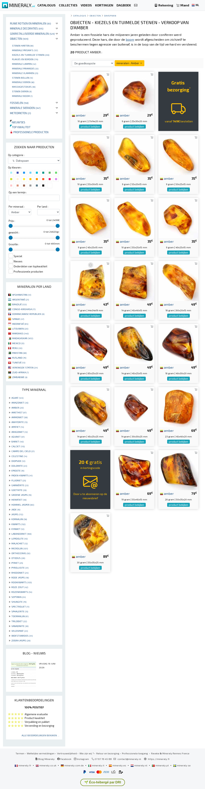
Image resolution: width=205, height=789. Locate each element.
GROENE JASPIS (21, 494)
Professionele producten (30, 132)
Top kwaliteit (20, 127)
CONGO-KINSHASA (23, 309)
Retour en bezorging (107, 753)
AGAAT (17, 397)
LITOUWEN (20, 328)
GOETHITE (18, 490)
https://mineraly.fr (159, 759)
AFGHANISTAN (21, 294)
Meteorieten (20, 113)
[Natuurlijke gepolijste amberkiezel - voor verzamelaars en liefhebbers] (178, 343)
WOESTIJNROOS (22, 635)
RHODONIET (19, 572)
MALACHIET (19, 543)
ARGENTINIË (20, 299)
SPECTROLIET (20, 606)
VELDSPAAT (19, 630)
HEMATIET (18, 499)
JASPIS (17, 514)
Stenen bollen (22, 77)
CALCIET (18, 446)
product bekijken (90, 126)
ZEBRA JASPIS (20, 640)
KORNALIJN (19, 519)
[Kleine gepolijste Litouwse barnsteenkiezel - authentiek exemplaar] (134, 343)
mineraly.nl (141, 765)
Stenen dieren (22, 91)
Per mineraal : (17, 206)
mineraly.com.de (74, 765)
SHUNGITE (18, 601)
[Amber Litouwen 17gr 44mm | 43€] (90, 280)
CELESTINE (19, 456)
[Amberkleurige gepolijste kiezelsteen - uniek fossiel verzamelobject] (134, 470)
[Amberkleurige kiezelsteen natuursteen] (90, 154)
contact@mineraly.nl (129, 759)
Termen (20, 753)
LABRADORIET (21, 533)
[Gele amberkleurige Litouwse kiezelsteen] (178, 407)
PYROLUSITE (19, 567)
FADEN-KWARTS (21, 475)
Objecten (19, 38)
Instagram (82, 759)
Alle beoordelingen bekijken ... (40, 735)
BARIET (17, 441)
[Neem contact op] (136, 5)
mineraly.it (98, 765)
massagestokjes (23, 86)
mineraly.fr (25, 765)
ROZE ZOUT (19, 587)
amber (80, 115)
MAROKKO (20, 333)
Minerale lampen (24, 63)
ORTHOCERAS (20, 553)
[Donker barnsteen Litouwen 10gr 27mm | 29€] (90, 91)
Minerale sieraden (25, 108)
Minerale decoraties (26, 28)
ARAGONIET (19, 431)
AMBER (17, 407)
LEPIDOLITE (19, 538)
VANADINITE (19, 626)
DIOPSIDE (18, 460)
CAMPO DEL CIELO (22, 451)
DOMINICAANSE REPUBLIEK (28, 313)
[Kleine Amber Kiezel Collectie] (178, 217)
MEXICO (18, 343)
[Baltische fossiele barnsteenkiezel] (134, 280)
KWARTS (18, 524)
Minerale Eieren (23, 82)
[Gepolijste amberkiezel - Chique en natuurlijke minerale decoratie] (90, 343)
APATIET (17, 426)
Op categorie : (16, 155)
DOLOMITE (19, 465)
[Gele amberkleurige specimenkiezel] (178, 280)
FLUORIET (18, 480)
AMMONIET (19, 417)
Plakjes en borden (25, 59)
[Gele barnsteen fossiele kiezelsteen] (134, 154)
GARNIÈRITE (19, 485)
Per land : (42, 206)
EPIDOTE (17, 470)
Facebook (65, 759)
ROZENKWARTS (21, 591)
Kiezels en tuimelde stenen (30, 54)
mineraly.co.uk (48, 765)
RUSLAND (19, 357)
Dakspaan (110, 15)
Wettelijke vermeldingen (40, 753)
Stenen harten (22, 45)
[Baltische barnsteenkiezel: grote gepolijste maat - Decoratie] (178, 470)
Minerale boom (22, 95)
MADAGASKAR (22, 338)
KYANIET (17, 528)
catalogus (79, 15)
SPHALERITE (19, 611)
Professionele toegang (135, 753)
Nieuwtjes (17, 122)
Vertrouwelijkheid (67, 753)
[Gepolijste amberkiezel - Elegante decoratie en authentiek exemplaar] (134, 407)
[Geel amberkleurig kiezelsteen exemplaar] (90, 217)
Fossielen (19, 102)
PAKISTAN (19, 352)
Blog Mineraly (46, 759)
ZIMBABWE (19, 377)
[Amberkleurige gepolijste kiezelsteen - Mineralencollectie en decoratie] (134, 91)
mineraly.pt (162, 765)
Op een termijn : (18, 192)
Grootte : (14, 244)
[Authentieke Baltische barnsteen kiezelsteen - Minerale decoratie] (90, 532)
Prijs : (12, 220)
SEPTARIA (18, 596)
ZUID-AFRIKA (20, 372)
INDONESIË (20, 323)
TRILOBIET (19, 621)
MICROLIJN (19, 548)
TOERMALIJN (19, 616)
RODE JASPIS (20, 577)
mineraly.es (119, 765)
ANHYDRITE (19, 422)
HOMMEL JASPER (22, 504)
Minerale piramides (25, 68)
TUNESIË (18, 362)
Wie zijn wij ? (86, 753)
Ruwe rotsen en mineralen (30, 23)
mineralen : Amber (128, 63)
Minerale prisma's (25, 50)
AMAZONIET (19, 402)
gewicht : (14, 232)
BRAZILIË (19, 304)
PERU (17, 348)
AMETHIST (18, 412)
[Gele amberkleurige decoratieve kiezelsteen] (134, 217)
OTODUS (18, 558)
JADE (15, 509)
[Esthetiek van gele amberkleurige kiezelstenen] (178, 154)
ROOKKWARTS (21, 582)
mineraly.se (183, 765)
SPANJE (18, 318)
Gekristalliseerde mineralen (32, 33)
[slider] (11, 226)
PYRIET (17, 562)
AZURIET (17, 436)
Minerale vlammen (25, 73)
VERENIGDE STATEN (25, 367)
